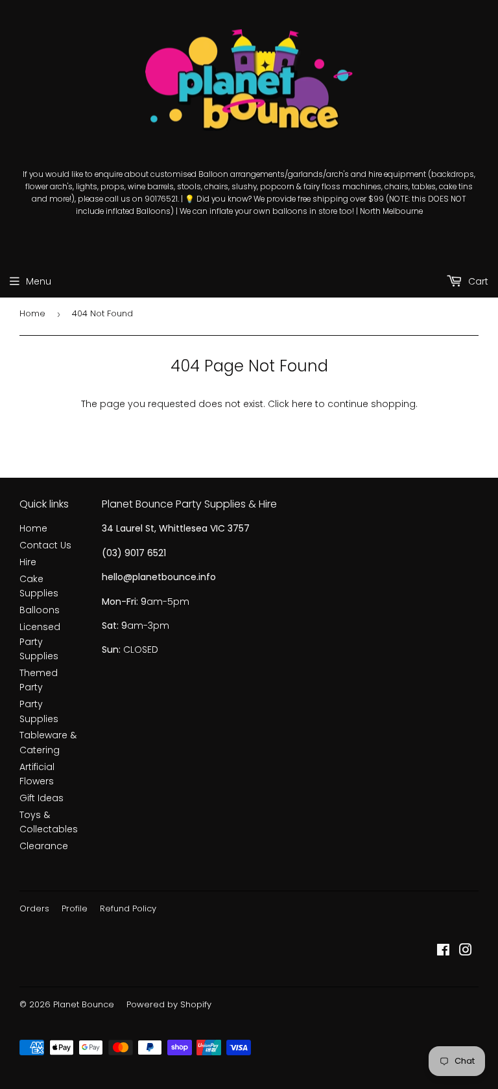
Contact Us (45, 545)
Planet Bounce (83, 1004)
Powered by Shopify (168, 1004)
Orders (34, 908)
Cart (477, 281)
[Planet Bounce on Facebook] (443, 951)
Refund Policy (128, 908)
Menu (38, 281)
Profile (75, 908)
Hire (27, 562)
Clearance (43, 845)
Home (32, 313)
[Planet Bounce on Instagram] (465, 951)
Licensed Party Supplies (39, 641)
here (302, 403)
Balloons (39, 609)
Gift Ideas (41, 797)
